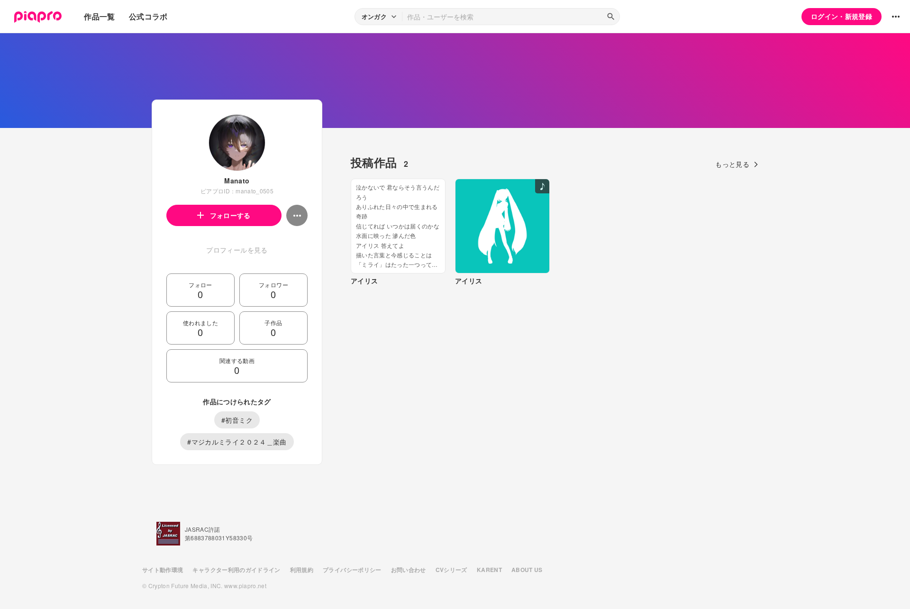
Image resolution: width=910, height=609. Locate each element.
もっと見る (732, 164)
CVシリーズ (451, 569)
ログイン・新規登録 (841, 16)
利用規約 (301, 569)
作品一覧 (99, 16)
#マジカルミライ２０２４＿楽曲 (236, 441)
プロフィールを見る (236, 250)
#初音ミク (237, 420)
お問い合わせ (408, 569)
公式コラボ (148, 16)
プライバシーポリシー (352, 569)
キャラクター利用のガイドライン (236, 569)
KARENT (489, 569)
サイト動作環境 (162, 569)
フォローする (230, 215)
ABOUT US (527, 569)
